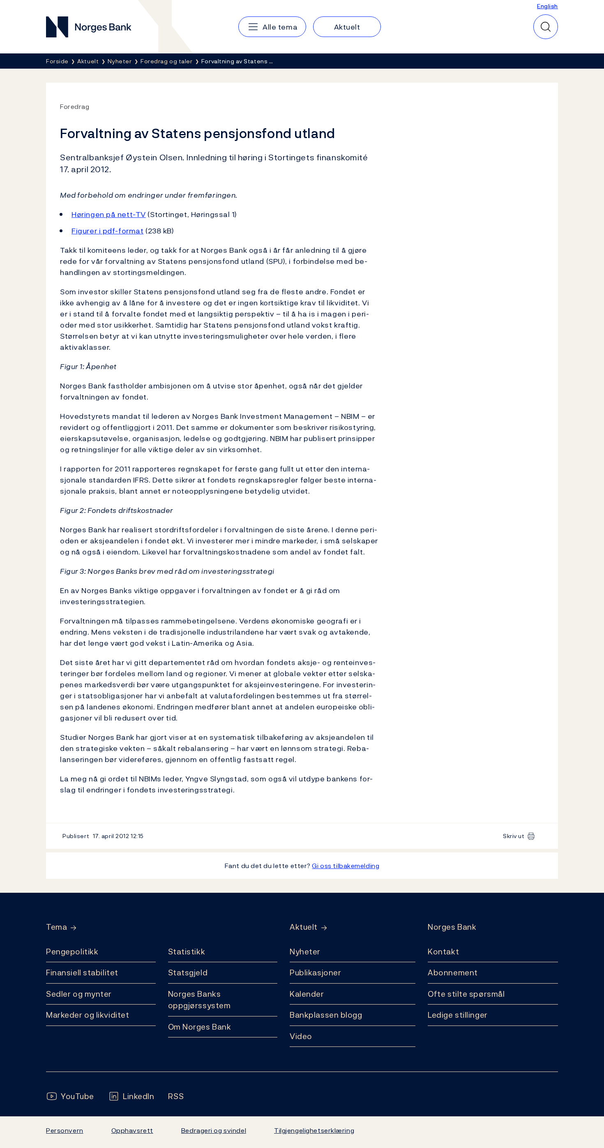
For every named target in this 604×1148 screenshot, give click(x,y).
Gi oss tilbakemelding (345, 865)
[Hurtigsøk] (545, 26)
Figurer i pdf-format (107, 230)
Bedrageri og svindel (213, 1130)
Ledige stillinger (458, 1015)
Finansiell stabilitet (82, 972)
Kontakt (443, 951)
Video (301, 1036)
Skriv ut (514, 836)
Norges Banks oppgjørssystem (199, 1000)
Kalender (307, 994)
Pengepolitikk (72, 951)
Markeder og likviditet (87, 1015)
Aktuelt (304, 927)
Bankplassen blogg (326, 1015)
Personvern (64, 1130)
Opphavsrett (132, 1130)
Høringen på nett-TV (108, 214)
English (547, 6)
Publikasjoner (315, 972)
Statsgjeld (188, 972)
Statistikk (186, 951)
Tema (56, 927)
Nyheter (305, 951)
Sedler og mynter (79, 994)
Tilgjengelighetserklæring (314, 1130)
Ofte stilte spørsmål (466, 994)
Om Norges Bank (199, 1027)
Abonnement (453, 972)
